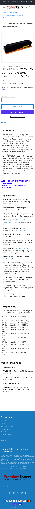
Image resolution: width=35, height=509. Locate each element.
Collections (13, 12)
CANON (11, 466)
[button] (4, 7)
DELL (16, 466)
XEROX (24, 469)
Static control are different (15, 259)
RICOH (11, 469)
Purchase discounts (23, 248)
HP (21, 466)
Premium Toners (20, 507)
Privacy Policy (5, 429)
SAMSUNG (17, 469)
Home (5, 12)
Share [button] (5, 122)
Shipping (4, 83)
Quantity (4, 96)
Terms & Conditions (7, 432)
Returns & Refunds (7, 426)
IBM (24, 466)
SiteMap (3, 440)
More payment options (17, 116)
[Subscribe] (32, 487)
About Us (4, 421)
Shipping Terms (6, 434)
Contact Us (4, 423)
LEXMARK (4, 469)
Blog (2, 437)
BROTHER (4, 466)
